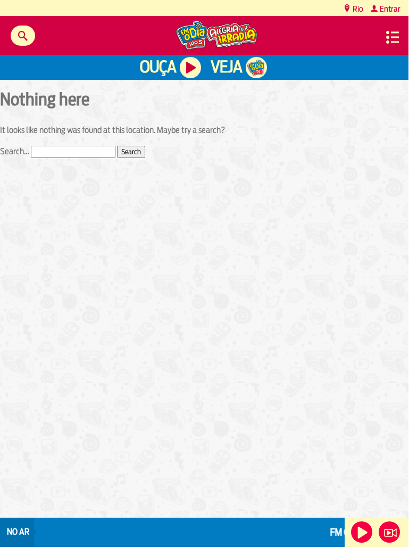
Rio (357, 8)
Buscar (23, 36)
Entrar (389, 8)
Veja (226, 66)
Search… (14, 151)
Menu (392, 37)
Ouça (158, 66)
